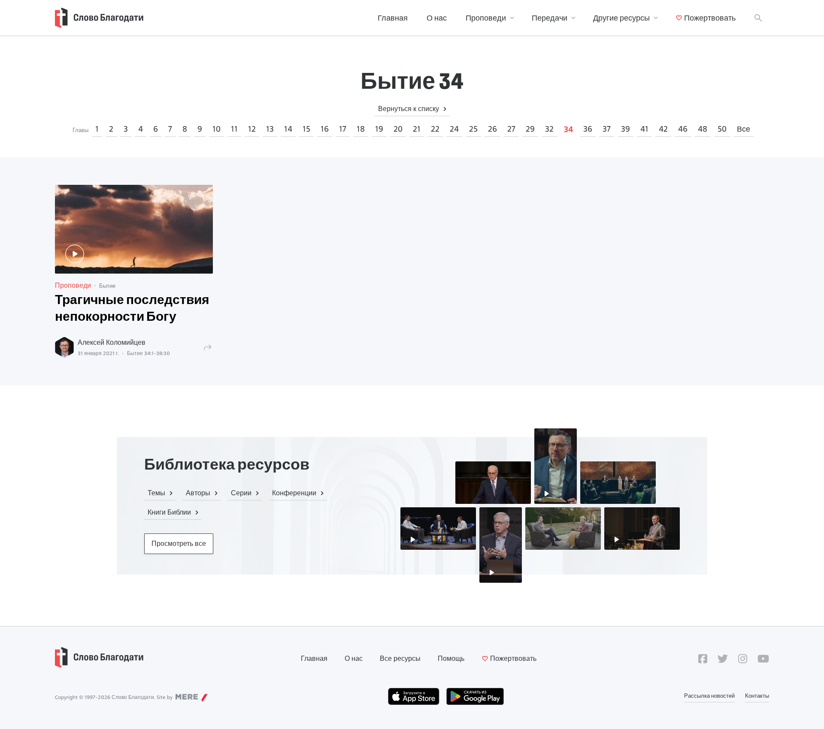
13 (270, 128)
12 (252, 128)
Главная (393, 17)
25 (473, 128)
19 (379, 128)
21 (417, 128)
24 (454, 128)
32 (549, 128)
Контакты (757, 695)
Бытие (107, 285)
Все (743, 128)
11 (234, 128)
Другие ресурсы (621, 17)
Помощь (451, 658)
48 (702, 128)
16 (325, 128)
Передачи (549, 17)
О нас (437, 17)
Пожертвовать (710, 17)
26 (492, 128)
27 (511, 128)
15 (306, 128)
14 (288, 128)
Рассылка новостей (709, 695)
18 (361, 128)
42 (663, 128)
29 (530, 128)
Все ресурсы (400, 658)
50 (722, 128)
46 (683, 128)
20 (398, 128)
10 (216, 128)
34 (568, 129)
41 (644, 128)
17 (342, 128)
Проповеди (486, 17)
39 (625, 128)
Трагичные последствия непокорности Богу (132, 309)
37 (607, 128)
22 (435, 128)
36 (587, 128)
